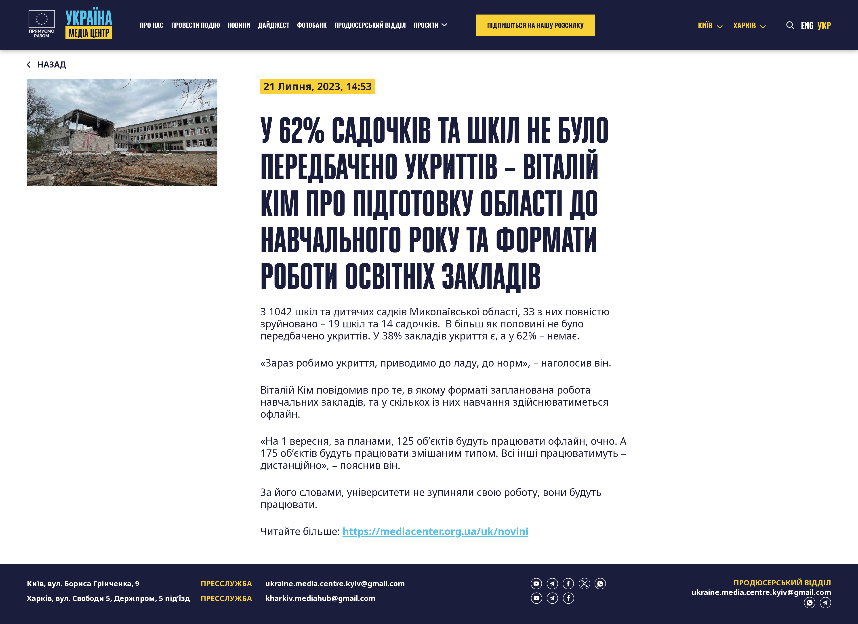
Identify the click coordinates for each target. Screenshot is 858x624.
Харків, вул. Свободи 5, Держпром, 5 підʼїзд (108, 598)
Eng (807, 25)
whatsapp (600, 583)
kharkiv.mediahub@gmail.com (320, 598)
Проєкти (426, 25)
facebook (568, 583)
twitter (584, 583)
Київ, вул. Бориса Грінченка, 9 (83, 583)
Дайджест (273, 25)
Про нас (151, 25)
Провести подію (195, 25)
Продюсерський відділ (370, 25)
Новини (238, 25)
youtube (536, 583)
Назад (51, 64)
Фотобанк (312, 25)
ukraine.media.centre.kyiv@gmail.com (335, 583)
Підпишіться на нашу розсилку (535, 25)
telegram (552, 583)
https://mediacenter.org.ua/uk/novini (435, 531)
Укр (824, 25)
